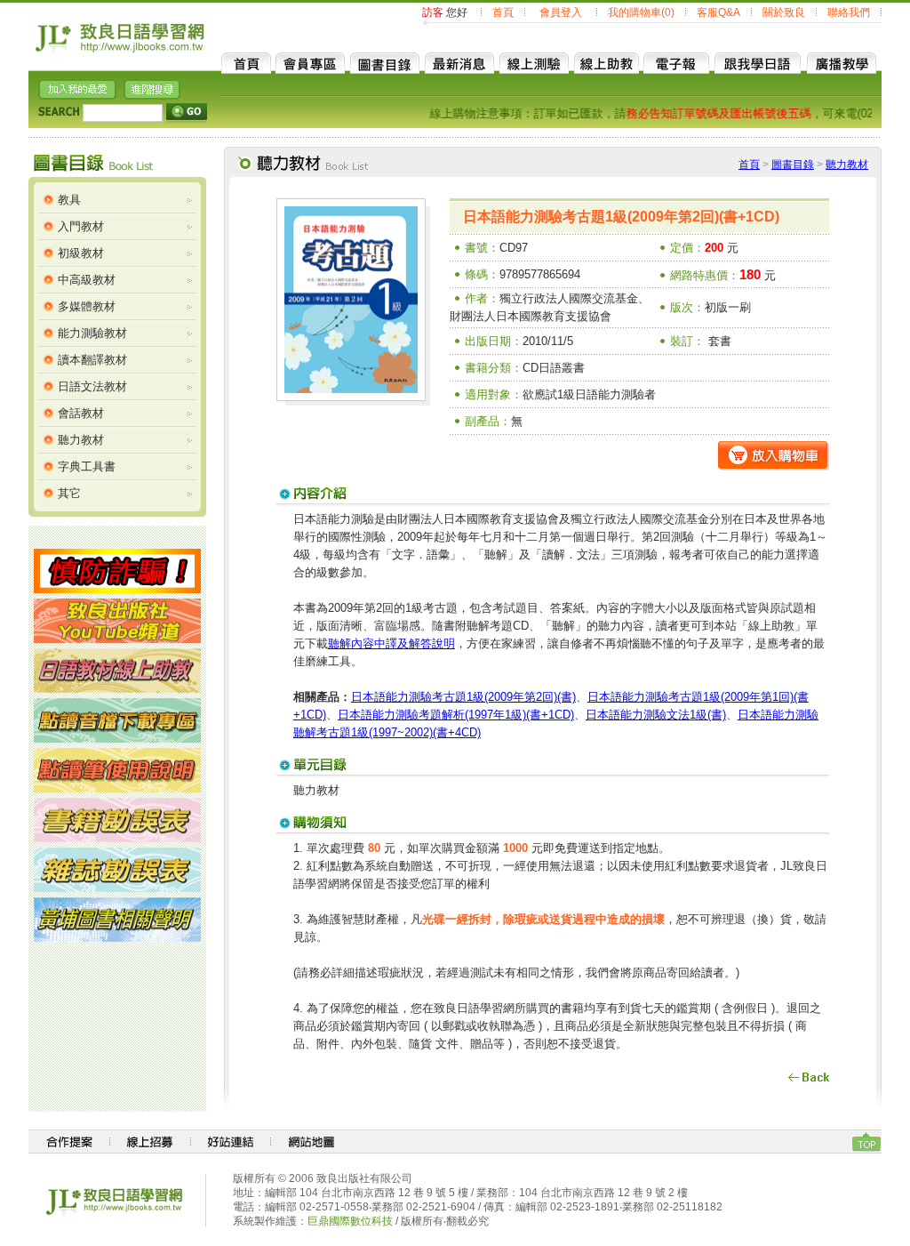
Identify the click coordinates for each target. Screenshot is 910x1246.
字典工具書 (87, 466)
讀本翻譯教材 (92, 359)
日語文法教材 (92, 386)
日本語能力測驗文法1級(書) (656, 714)
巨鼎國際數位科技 (350, 1221)
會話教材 (81, 413)
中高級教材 (87, 279)
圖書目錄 (792, 164)
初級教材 (81, 253)
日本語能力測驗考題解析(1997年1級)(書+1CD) (456, 714)
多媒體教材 (87, 306)
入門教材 (81, 226)
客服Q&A (718, 12)
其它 (69, 493)
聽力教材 (81, 439)
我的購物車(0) (641, 12)
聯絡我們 (848, 12)
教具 (69, 199)
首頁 (503, 12)
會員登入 (560, 12)
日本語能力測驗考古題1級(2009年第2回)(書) (463, 696)
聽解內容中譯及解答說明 (391, 643)
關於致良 (783, 12)
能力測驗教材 (92, 333)
